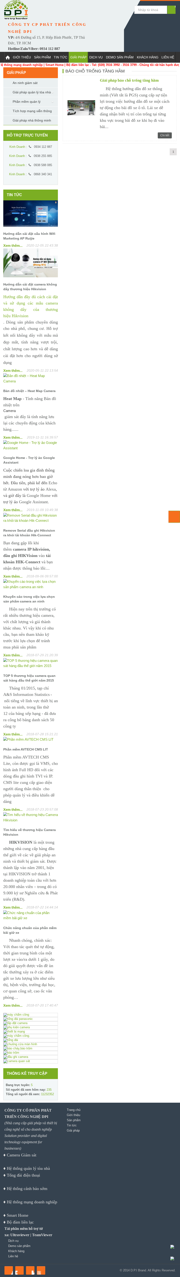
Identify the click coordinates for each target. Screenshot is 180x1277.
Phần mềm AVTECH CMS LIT (25, 749)
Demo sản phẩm (120, 57)
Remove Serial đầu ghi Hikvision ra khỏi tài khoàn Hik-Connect (29, 533)
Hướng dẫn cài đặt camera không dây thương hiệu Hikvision (30, 286)
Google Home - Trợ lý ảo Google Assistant (29, 460)
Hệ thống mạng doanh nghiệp (32, 1202)
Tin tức (60, 57)
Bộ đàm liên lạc (20, 1222)
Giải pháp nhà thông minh (32, 120)
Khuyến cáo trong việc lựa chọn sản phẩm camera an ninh (29, 599)
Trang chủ (73, 1110)
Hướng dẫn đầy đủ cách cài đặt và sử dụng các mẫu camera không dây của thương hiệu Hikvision (30, 306)
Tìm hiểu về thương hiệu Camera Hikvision (29, 832)
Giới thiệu (22, 57)
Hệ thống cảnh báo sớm (27, 1188)
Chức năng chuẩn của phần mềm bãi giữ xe (29, 930)
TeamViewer (42, 1235)
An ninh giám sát (25, 83)
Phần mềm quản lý (27, 101)
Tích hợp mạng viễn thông (32, 111)
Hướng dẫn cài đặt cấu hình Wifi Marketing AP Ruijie (29, 236)
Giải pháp (78, 57)
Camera (9, 411)
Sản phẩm (42, 57)
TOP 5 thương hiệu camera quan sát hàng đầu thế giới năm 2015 (29, 678)
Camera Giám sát (21, 1155)
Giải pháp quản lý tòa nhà (32, 92)
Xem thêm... (12, 246)
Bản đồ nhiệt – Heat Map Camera (29, 391)
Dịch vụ (96, 57)
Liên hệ (167, 57)
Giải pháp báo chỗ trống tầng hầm (129, 80)
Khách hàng (147, 57)
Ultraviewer (19, 1235)
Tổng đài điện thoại (23, 1175)
